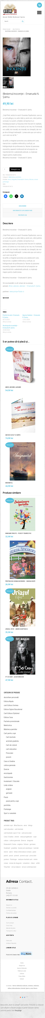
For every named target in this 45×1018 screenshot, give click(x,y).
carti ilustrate (19, 829)
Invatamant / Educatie (11, 781)
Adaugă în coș (15, 169)
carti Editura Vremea (11, 705)
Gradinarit (7, 848)
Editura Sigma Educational (13, 709)
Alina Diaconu (18, 825)
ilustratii (36, 848)
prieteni (6, 859)
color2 (22, 997)
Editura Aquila (8, 701)
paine (34, 852)
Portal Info (9, 955)
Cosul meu (9, 925)
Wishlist (10, 17)
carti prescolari (27, 833)
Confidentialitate (11, 910)
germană (9, 793)
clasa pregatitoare (26, 837)
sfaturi (33, 863)
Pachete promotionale (11, 721)
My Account (16, 17)
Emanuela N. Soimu (23, 179)
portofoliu (18, 177)
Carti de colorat (11, 745)
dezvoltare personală (11, 697)
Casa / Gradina (8, 837)
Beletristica (16, 29)
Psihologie (7, 809)
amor (9, 179)
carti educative (11, 749)
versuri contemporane (29, 867)
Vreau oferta (22, 976)
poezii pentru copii (12, 801)
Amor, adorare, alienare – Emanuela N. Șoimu (24, 286)
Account (5, 17)
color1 (20, 997)
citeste (16, 837)
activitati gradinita (12, 741)
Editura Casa (8, 717)
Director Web (16, 955)
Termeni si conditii (11, 908)
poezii (11, 856)
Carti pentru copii (10, 733)
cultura (6, 841)
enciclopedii (8, 773)
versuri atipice (16, 867)
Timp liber (7, 867)
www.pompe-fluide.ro (17, 291)
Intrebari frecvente (11, 943)
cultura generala (9, 765)
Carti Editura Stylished (11, 713)
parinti (6, 856)
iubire (11, 852)
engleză (8, 789)
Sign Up (22, 17)
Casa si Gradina (9, 761)
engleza (20, 844)
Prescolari (9, 753)
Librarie (22, 973)
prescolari (32, 856)
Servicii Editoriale (22, 968)
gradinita (14, 848)
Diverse (6, 769)
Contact (22, 979)
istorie (6, 852)
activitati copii (8, 825)
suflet (38, 863)
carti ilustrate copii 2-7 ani (12, 833)
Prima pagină (6, 29)
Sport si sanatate (10, 813)
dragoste (14, 179)
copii (34, 837)
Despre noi (9, 905)
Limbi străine (8, 785)
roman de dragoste (15, 863)
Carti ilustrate (11, 737)
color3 (24, 997)
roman (6, 863)
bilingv (30, 825)
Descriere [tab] (22, 206)
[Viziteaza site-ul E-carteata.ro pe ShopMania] (26, 955)
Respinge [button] (18, 1010)
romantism (26, 863)
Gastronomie (8, 777)
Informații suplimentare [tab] (22, 210)
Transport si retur (11, 931)
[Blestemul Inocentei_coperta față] (22, 57)
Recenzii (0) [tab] (22, 215)
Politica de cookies (11, 913)
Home (21, 963)
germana (32, 844)
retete (35, 859)
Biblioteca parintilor (10, 729)
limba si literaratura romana (22, 852)
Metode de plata (10, 928)
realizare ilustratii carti (25, 859)
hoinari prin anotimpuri (25, 848)
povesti (8, 757)
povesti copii (24, 856)
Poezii (6, 797)
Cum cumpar (10, 923)
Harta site (9, 940)
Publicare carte (22, 971)
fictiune (31, 179)
